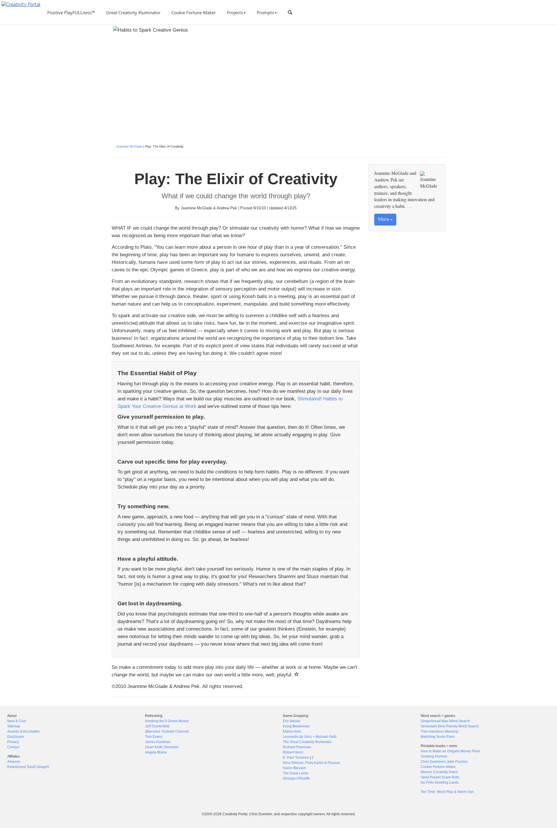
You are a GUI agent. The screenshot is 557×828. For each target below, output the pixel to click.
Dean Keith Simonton (162, 747)
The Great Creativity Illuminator (307, 742)
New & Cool (16, 721)
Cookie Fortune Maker (193, 12)
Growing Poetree (434, 756)
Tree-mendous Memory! (439, 731)
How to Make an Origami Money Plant (450, 751)
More (384, 219)
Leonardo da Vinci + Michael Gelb (310, 737)
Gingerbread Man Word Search (445, 721)
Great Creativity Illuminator (133, 12)
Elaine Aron (292, 731)
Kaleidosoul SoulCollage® (28, 767)
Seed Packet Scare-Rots (440, 777)
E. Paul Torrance (296, 758)
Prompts (265, 12)
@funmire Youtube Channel (167, 731)
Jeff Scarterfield (157, 726)
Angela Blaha (156, 752)
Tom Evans (153, 737)
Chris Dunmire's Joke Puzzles (444, 762)
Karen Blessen (294, 768)
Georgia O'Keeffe (296, 778)
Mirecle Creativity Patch (439, 772)
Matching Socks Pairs (438, 737)
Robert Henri (293, 752)
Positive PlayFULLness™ (71, 12)
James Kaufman (158, 742)
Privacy (13, 742)
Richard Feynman (297, 747)
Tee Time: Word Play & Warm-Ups (447, 792)
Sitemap (13, 726)
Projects (235, 12)
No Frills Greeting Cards (440, 782)
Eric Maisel (291, 721)
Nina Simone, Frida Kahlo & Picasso (311, 763)
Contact (13, 747)
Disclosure (15, 737)
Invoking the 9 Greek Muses (167, 721)
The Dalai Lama (295, 773)
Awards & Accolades (23, 731)
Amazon (13, 762)
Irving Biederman (296, 726)
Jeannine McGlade (129, 146)
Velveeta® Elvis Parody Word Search (450, 726)
